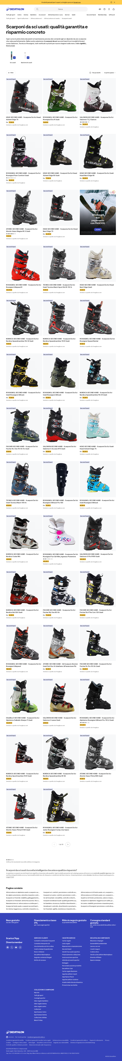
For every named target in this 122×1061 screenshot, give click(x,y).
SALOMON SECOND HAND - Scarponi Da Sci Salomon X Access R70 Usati (59, 447)
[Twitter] (11, 947)
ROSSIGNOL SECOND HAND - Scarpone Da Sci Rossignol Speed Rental (97, 340)
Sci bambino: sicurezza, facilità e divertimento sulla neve (62, 903)
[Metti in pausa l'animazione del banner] (111, 2)
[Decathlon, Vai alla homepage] (15, 9)
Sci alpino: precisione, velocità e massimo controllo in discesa (27, 895)
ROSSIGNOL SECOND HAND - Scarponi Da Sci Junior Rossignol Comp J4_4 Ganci (60, 829)
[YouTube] (16, 947)
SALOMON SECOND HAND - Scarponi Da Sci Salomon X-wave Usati (59, 719)
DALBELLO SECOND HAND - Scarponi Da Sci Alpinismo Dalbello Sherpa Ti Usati (23, 719)
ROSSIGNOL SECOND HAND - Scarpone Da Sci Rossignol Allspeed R (23, 286)
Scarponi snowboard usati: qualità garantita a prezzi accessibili (65, 900)
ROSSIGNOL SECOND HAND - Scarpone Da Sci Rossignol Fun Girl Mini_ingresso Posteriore (60, 555)
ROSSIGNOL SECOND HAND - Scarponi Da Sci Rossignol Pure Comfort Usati (23, 174)
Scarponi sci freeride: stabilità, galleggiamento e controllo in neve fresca (31, 898)
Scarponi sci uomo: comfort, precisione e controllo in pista (63, 895)
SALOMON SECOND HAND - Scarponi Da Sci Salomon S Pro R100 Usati (96, 555)
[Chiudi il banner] (114, 2)
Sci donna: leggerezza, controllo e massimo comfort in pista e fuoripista (30, 909)
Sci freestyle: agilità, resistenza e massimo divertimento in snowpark (67, 909)
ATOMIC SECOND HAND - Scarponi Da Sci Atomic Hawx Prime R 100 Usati (22, 829)
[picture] (24, 96)
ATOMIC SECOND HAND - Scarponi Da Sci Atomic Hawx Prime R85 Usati (95, 775)
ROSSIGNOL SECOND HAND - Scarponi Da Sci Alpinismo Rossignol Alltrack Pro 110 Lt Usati (97, 719)
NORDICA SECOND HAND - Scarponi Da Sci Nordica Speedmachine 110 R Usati (59, 340)
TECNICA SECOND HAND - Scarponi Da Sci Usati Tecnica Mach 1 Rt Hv (22, 501)
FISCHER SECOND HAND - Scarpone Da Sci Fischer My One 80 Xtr (59, 611)
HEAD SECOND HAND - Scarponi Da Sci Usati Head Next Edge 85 (97, 174)
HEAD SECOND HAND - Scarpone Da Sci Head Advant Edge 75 (23, 118)
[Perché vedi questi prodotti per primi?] (90, 73)
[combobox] (110, 73)
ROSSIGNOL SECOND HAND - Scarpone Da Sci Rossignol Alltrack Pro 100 (60, 501)
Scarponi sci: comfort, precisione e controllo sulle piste (62, 892)
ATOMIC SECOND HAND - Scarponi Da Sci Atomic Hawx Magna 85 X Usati (22, 230)
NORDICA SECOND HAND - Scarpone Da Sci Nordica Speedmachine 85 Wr (59, 775)
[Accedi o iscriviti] (109, 9)
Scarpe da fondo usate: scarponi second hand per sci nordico (27, 906)
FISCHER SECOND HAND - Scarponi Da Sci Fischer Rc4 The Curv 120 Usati (96, 611)
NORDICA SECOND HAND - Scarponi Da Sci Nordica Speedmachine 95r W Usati (22, 340)
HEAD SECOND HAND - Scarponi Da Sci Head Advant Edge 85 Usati (60, 174)
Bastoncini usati (26, 62)
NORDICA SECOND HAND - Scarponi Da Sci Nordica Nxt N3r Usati (22, 611)
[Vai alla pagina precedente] (54, 844)
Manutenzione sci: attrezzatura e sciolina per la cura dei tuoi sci (28, 903)
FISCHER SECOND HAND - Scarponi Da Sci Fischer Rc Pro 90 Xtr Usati (96, 665)
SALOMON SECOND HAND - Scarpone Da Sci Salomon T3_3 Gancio (97, 118)
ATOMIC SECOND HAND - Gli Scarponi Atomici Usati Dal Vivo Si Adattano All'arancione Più (60, 665)
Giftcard (112, 15)
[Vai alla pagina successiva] (68, 844)
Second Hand (91, 15)
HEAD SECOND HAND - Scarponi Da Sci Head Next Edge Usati (97, 286)
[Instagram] (20, 947)
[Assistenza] (104, 9)
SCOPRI (98, 229)
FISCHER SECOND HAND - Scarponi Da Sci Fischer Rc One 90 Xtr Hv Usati (22, 447)
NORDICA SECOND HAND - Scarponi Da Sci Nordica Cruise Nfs (22, 555)
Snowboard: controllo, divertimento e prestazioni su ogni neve (64, 906)
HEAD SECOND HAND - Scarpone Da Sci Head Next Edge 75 (60, 230)
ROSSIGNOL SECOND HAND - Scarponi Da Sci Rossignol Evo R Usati (60, 118)
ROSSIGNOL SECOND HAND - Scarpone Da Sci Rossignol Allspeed (23, 665)
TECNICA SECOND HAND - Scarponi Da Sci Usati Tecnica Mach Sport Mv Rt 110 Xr (59, 286)
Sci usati (13, 62)
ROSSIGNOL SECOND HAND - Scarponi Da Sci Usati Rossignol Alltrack (23, 394)
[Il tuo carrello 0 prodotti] (113, 9)
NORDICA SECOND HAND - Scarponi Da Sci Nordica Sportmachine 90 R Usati (22, 775)
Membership (102, 15)
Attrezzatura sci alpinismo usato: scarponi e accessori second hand (29, 892)
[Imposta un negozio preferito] (100, 9)
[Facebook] (7, 947)
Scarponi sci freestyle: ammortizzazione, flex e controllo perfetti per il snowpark (33, 900)
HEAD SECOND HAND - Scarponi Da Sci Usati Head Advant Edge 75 (97, 447)
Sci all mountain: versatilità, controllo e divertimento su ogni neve (65, 898)
